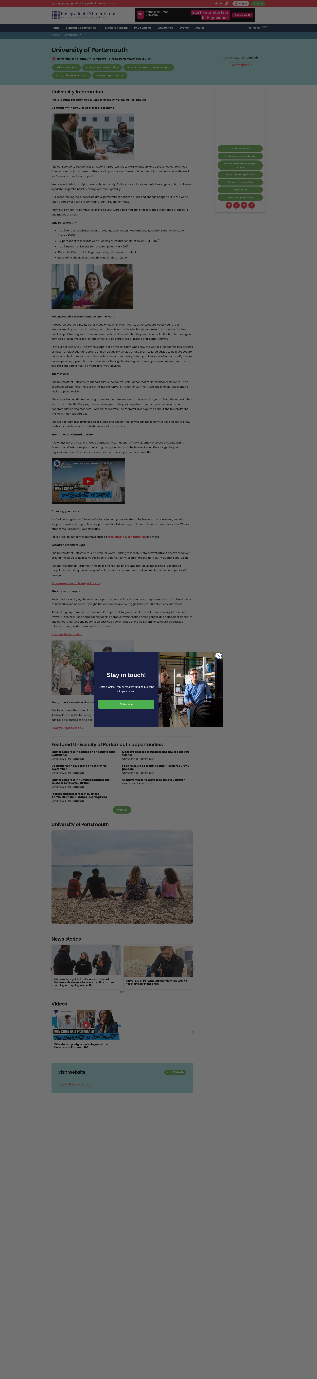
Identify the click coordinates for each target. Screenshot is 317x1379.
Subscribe (126, 704)
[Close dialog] (219, 656)
